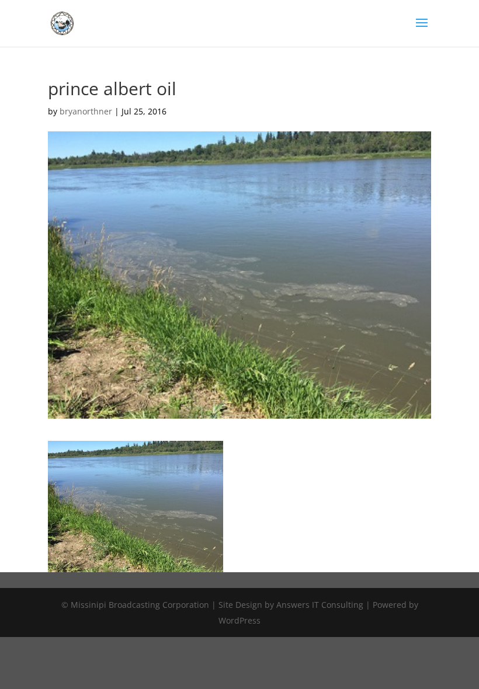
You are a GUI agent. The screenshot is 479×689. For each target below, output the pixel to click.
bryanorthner (86, 111)
